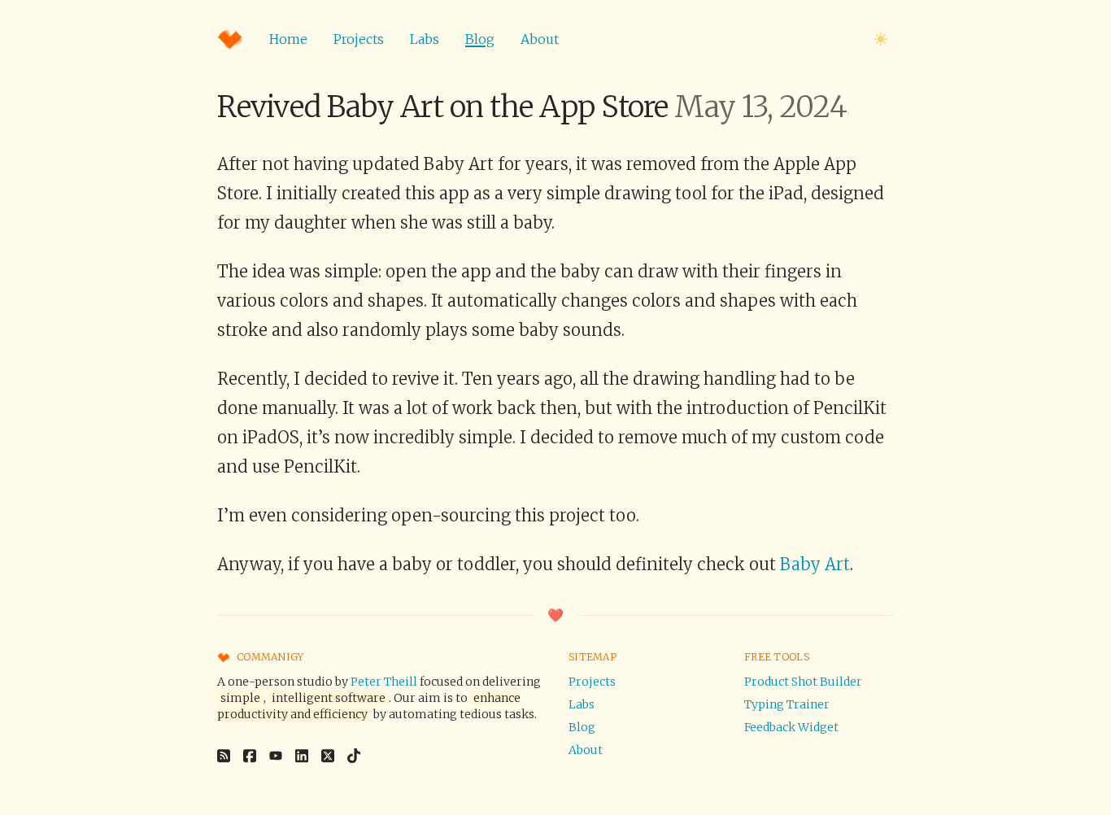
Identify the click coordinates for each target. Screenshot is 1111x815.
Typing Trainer (787, 704)
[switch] (881, 39)
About (540, 39)
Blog (480, 39)
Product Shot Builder (803, 681)
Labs (424, 39)
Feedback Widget (791, 727)
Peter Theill (384, 681)
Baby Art (815, 564)
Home (288, 39)
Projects (358, 39)
